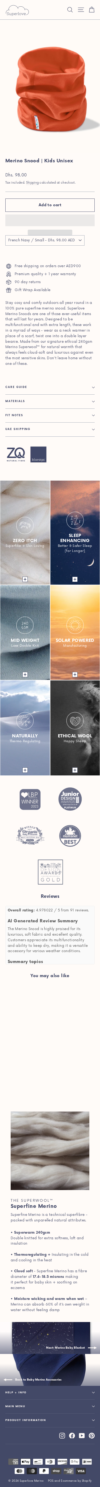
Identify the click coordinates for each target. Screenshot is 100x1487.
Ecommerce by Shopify (76, 1480)
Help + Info (16, 1392)
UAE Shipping (17, 429)
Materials (15, 401)
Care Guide (16, 387)
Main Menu (15, 1406)
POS (51, 1480)
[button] (50, 220)
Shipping (32, 182)
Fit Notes (14, 415)
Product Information (25, 1420)
